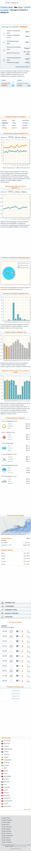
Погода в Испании (6, 831)
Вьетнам (7, 743)
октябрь (25, 123)
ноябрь (24, 125)
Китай (6, 771)
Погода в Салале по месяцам (16, 116)
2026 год (10, 137)
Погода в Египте (6, 818)
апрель (4, 128)
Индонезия (7, 760)
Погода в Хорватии (7, 833)
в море (22, 84)
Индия (6, 757)
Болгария (7, 741)
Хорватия (7, 798)
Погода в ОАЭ (5, 824)
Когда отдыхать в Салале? (15, 418)
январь (4, 120)
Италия (6, 765)
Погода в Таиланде (7, 820)
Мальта (6, 779)
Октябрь (10, 472)
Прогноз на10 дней (5, 84)
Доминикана (8, 749)
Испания (7, 762)
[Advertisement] (15, 23)
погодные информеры (21, 845)
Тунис (6, 790)
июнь (14, 123)
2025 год (17, 137)
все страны (27, 809)
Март (9, 428)
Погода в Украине (6, 840)
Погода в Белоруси (7, 842)
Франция (7, 795)
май (13, 120)
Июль (9, 468)
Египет (6, 751)
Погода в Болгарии (7, 826)
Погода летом (15, 696)
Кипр (5, 768)
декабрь (25, 128)
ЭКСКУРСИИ (8, 616)
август (14, 128)
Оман (20, 7)
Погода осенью (15, 698)
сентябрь (25, 120)
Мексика (7, 782)
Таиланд (6, 787)
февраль (5, 123)
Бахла (3, 553)
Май (9, 435)
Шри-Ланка (7, 806)
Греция (6, 746)
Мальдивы (7, 776)
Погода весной (15, 693)
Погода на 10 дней (15, 622)
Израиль (6, 754)
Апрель (10, 439)
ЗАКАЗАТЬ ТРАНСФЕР (11, 613)
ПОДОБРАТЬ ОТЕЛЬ (11, 609)
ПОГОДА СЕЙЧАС (6, 538)
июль (14, 125)
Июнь (9, 437)
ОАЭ (5, 784)
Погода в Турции (6, 822)
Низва (3, 558)
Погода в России (6, 837)
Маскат (3, 556)
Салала (3, 561)
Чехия (6, 803)
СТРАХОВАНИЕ (9, 606)
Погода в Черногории (7, 835)
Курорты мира (6, 7)
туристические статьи (20, 846)
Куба (5, 773)
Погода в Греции (6, 829)
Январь (10, 424)
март (3, 125)
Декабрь (10, 426)
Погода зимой (15, 690)
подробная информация (22, 66)
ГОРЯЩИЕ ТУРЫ (10, 602)
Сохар (3, 564)
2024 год (23, 137)
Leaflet (2, 532)
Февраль (10, 459)
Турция (6, 792)
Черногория (8, 801)
